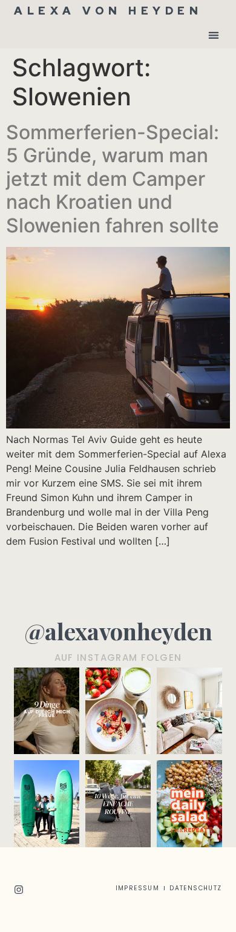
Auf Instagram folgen (118, 657)
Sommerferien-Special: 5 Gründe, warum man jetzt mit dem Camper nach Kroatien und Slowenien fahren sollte (112, 178)
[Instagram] (19, 889)
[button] (214, 35)
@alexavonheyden (118, 630)
